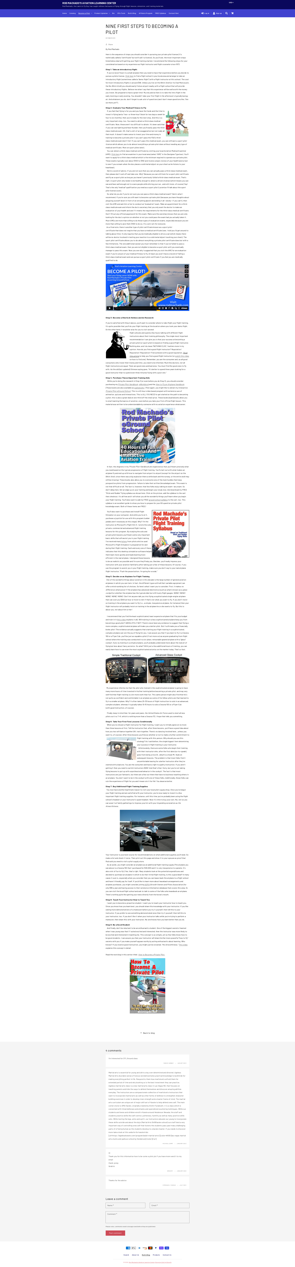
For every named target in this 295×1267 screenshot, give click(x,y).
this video (122, 619)
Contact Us (167, 1255)
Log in (206, 13)
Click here (129, 76)
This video (183, 945)
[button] (226, 13)
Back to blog (149, 1033)
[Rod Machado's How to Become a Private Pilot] (147, 985)
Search (126, 1255)
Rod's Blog (146, 1255)
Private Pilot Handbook (128, 384)
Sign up (219, 13)
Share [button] (110, 44)
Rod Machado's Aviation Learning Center (142, 1262)
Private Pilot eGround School (118, 391)
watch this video (182, 356)
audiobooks (139, 388)
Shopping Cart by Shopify (163, 1262)
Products (156, 1255)
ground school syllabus (158, 500)
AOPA (147, 884)
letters (124, 541)
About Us (135, 1255)
